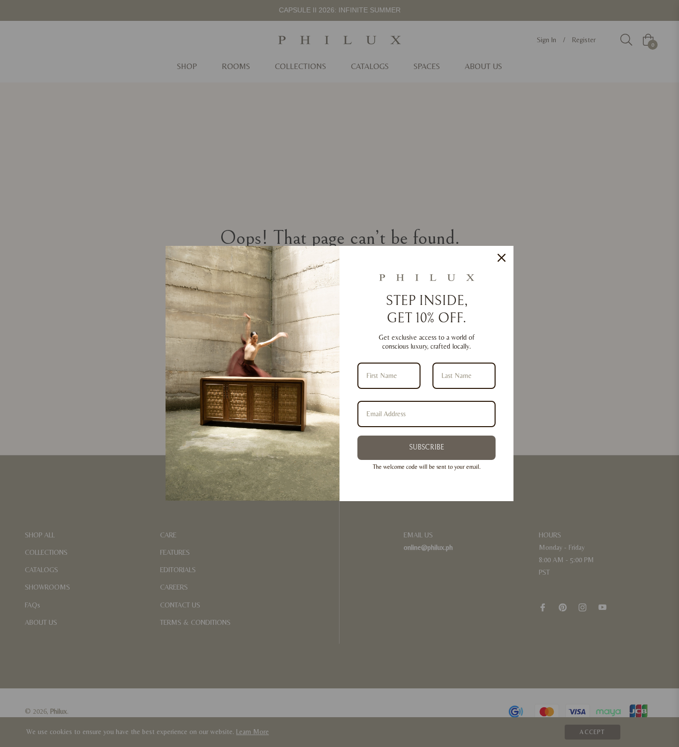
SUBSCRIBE (426, 447)
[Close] (501, 258)
